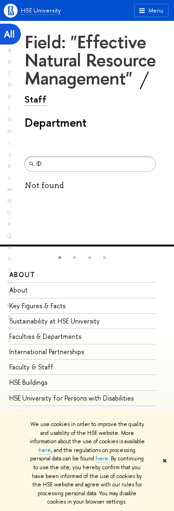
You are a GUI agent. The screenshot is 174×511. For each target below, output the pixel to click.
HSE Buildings (28, 382)
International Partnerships (46, 351)
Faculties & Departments (45, 336)
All (9, 34)
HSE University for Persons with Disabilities (71, 398)
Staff (35, 99)
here (45, 450)
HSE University (41, 10)
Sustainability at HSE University (54, 321)
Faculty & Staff (31, 366)
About (22, 274)
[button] (59, 257)
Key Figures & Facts (37, 305)
